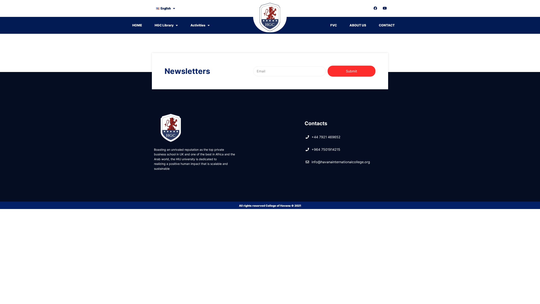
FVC (333, 25)
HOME (137, 25)
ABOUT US (358, 25)
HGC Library (164, 25)
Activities (197, 25)
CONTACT (387, 25)
